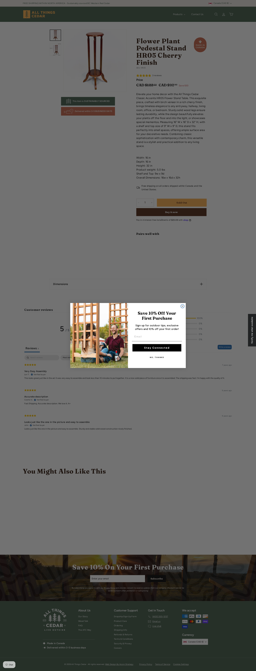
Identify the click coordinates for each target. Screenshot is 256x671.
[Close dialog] (182, 306)
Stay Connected (157, 348)
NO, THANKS (157, 357)
